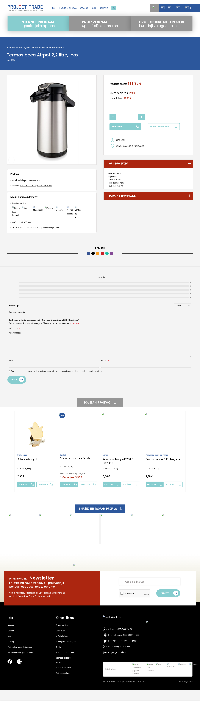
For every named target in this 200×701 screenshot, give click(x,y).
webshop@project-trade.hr (29, 180)
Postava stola (41, 47)
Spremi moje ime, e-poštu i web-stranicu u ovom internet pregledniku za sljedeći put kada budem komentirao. (56, 371)
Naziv (11, 360)
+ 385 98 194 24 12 (28, 185)
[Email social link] (97, 253)
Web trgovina (25, 47)
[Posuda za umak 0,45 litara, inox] (164, 432)
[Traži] (154, 8)
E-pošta (105, 360)
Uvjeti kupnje (61, 630)
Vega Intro (188, 681)
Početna (11, 47)
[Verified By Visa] (78, 212)
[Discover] (60, 212)
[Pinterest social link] (102, 253)
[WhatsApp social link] (107, 253)
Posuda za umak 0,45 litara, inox (163, 459)
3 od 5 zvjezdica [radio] (28, 328)
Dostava (59, 647)
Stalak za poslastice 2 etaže (75, 458)
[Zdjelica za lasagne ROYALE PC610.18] (121, 432)
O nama (11, 625)
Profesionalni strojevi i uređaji (20, 652)
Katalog (11, 641)
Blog (9, 636)
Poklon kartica (62, 625)
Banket (63, 455)
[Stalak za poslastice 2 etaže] (78, 432)
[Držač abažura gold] (35, 432)
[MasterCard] (37, 212)
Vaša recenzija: (15, 333)
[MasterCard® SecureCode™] (70, 212)
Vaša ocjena (14, 328)
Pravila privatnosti (63, 667)
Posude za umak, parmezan (157, 455)
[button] (45, 484)
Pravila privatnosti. (42, 596)
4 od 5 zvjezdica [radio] (30, 328)
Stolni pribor (22, 455)
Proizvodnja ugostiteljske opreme (22, 647)
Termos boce (58, 47)
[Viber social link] (111, 253)
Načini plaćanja (62, 636)
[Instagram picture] (23, 529)
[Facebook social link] (88, 253)
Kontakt (11, 630)
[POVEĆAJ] (11, 160)
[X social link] (93, 253)
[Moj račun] (162, 8)
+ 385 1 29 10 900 (44, 185)
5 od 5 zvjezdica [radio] (32, 328)
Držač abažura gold (27, 459)
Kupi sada (117, 126)
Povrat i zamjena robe (65, 652)
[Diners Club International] (16, 212)
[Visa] (26, 212)
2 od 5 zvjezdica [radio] (25, 328)
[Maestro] (49, 212)
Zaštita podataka (63, 673)
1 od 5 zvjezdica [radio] (23, 328)
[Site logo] (25, 8)
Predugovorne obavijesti (66, 641)
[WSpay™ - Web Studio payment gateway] (139, 669)
